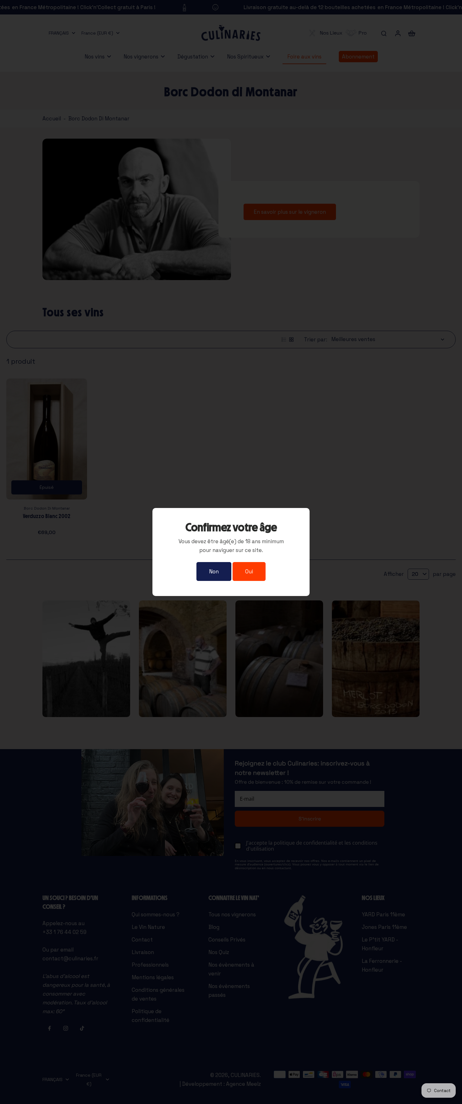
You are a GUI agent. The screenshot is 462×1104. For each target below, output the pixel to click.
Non (214, 571)
